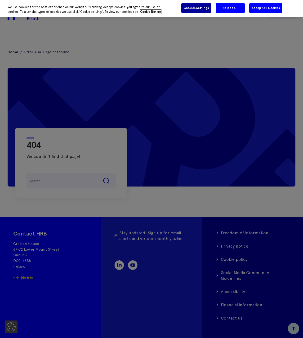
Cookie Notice (150, 11)
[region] (151, 8)
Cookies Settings (196, 8)
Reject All (230, 8)
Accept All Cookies (266, 8)
